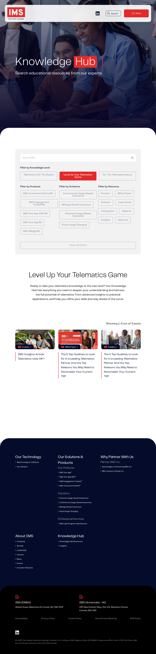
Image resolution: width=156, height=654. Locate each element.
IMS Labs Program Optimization (73, 524)
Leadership (21, 550)
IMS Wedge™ (31, 231)
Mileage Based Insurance (76, 205)
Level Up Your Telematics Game (78, 176)
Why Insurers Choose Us (112, 471)
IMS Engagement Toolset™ (39, 203)
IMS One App (65, 472)
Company (21, 541)
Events (20, 563)
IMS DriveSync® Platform (28, 462)
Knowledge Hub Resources (71, 541)
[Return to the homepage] (16, 13)
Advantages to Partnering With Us (116, 467)
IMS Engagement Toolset (70, 481)
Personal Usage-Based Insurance (78, 214)
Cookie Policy (75, 618)
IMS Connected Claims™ (38, 193)
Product (105, 193)
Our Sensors (22, 467)
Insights (105, 220)
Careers (20, 555)
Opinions (123, 220)
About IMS (24, 536)
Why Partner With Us (117, 457)
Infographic (107, 211)
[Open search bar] (113, 13)
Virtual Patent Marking (106, 618)
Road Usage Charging (74, 225)
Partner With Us (110, 462)
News (19, 559)
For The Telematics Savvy (117, 175)
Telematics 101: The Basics (38, 175)
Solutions (64, 493)
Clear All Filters (78, 245)
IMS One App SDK (67, 477)
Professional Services (71, 519)
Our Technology (28, 457)
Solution (105, 202)
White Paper (124, 193)
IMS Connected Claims (69, 486)
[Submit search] (132, 158)
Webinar (126, 211)
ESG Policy (135, 618)
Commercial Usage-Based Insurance (78, 194)
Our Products (66, 468)
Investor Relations (25, 568)
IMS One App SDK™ (35, 213)
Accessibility (21, 618)
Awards (20, 546)
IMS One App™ (32, 222)
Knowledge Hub (71, 536)
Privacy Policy (48, 618)
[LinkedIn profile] (98, 13)
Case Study (124, 202)
